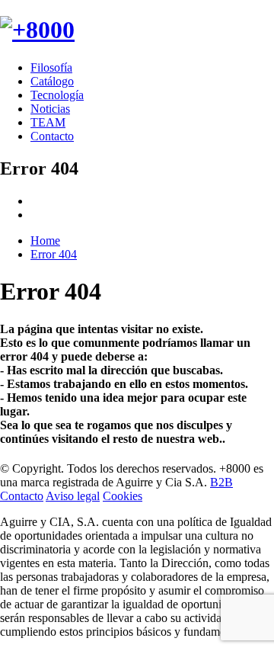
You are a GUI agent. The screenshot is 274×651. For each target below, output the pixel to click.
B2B (221, 482)
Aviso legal (73, 495)
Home (45, 240)
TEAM (47, 122)
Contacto (52, 136)
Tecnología (57, 94)
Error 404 (53, 254)
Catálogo (52, 81)
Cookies (122, 495)
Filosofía (51, 67)
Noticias (50, 108)
